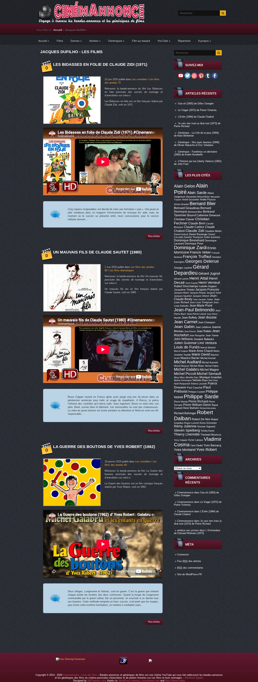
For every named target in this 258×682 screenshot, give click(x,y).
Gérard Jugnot (209, 273)
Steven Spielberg (187, 430)
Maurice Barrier (190, 358)
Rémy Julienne (185, 426)
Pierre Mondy (181, 401)
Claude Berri (196, 223)
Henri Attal (198, 278)
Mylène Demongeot (183, 380)
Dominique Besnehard (189, 240)
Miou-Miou (179, 377)
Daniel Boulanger (198, 234)
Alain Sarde (197, 193)
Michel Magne (209, 369)
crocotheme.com (150, 680)
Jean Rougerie (197, 335)
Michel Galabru (186, 369)
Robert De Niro (201, 419)
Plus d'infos (154, 236)
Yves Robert (206, 449)
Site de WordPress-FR (189, 574)
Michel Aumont (210, 362)
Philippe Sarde (201, 396)
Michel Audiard (187, 362)
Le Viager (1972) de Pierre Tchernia (197, 110)
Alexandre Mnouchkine (198, 196)
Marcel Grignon (181, 351)
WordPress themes (129, 680)
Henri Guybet (191, 283)
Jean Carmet (185, 321)
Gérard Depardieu (191, 270)
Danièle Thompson (193, 237)
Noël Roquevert (182, 383)
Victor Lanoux (195, 440)
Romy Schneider (208, 423)
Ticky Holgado (180, 440)
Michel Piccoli (185, 374)
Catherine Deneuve (208, 215)
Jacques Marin (181, 292)
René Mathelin (191, 408)
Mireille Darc (192, 377)
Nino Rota (213, 380)
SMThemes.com (96, 680)
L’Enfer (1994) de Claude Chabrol (196, 116)
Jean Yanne (211, 335)
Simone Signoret (206, 426)
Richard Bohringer (185, 413)
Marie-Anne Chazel (201, 350)
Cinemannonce (185, 492)
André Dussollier (190, 199)
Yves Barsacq (212, 445)
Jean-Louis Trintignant (201, 302)
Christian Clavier (184, 219)
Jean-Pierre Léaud (196, 314)
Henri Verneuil (209, 282)
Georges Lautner (183, 267)
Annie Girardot (181, 204)
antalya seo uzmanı (188, 530)
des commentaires (190, 567)
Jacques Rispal (198, 292)
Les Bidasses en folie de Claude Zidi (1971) (100, 64)
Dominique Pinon (194, 243)
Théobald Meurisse (210, 434)
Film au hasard (141, 40)
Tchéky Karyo (207, 430)
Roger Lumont (191, 423)
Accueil (57, 29)
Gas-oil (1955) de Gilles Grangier (196, 103)
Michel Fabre (212, 366)
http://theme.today (175, 680)
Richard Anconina (208, 408)
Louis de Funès (187, 347)
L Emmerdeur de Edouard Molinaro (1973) (197, 532)
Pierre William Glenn (197, 404)
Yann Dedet (196, 445)
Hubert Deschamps (186, 286)
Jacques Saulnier (183, 296)
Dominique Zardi (190, 247)
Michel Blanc (197, 365)
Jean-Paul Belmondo (194, 309)
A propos (204, 40)
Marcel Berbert (208, 347)
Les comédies (139, 79)
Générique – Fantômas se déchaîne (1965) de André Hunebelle (195, 153)
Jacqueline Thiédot (184, 289)
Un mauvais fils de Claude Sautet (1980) (97, 252)
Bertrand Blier (195, 212)
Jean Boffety (189, 317)
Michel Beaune (181, 366)
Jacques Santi (213, 292)
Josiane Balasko (204, 339)
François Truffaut (197, 256)
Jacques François (207, 289)
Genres (76, 40)
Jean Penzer (190, 331)
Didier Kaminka (212, 237)
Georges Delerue (202, 261)
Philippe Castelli (196, 392)
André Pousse (208, 199)
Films (60, 40)
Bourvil (191, 215)
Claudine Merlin (213, 231)
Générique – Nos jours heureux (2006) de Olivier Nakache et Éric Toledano (196, 143)
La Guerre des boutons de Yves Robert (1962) (104, 446)
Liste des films (89, 674)
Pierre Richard (198, 401)
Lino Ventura (207, 343)
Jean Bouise (207, 317)
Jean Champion (206, 322)
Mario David (201, 354)
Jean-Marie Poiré (200, 305)
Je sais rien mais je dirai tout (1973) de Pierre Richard (198, 522)
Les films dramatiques (122, 270)
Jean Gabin (184, 326)
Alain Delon (184, 186)
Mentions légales (194, 677)
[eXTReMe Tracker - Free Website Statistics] (123, 663)
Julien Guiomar (185, 343)
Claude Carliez (194, 227)
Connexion (183, 554)
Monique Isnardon (210, 377)
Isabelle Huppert (208, 286)
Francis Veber (200, 252)
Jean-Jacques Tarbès (203, 299)
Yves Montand (184, 450)
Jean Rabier (204, 331)
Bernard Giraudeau (187, 208)
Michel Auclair (208, 358)
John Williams (183, 339)
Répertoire (184, 40)
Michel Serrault (209, 374)
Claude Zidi (194, 231)
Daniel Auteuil (181, 234)
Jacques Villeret (201, 296)
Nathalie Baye (200, 380)
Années (95, 40)
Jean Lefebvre (203, 327)
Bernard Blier (203, 203)
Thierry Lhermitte (187, 434)
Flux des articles (189, 561)
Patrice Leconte (199, 383)
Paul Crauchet (194, 387)
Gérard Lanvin (181, 278)
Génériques (116, 40)
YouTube (164, 40)
